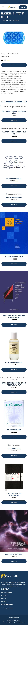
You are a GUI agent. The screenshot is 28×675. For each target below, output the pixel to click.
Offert (23, 7)
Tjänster (4, 595)
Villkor (19, 620)
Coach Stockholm (7, 592)
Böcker (10, 54)
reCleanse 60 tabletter (14, 430)
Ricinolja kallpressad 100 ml (14, 362)
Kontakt (14, 620)
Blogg (9, 620)
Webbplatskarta (20, 622)
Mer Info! (14, 65)
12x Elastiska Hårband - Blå (14, 179)
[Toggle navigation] (3, 7)
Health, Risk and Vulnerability (14, 554)
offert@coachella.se (22, 2)
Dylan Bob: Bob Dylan (14, 448)
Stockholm (4, 2)
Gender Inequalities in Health (14, 257)
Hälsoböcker (15, 54)
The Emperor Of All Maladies (14, 197)
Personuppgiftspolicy (9, 622)
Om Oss (4, 598)
